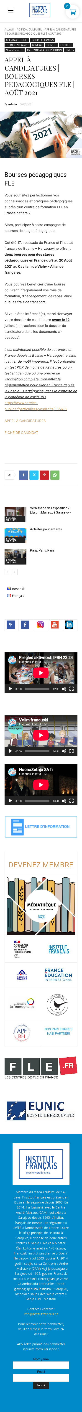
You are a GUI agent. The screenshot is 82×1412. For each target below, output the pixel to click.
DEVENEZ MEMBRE (41, 864)
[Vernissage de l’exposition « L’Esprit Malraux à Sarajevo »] (15, 514)
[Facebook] (23, 475)
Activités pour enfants (46, 529)
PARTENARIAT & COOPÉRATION (44, 50)
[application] (41, 672)
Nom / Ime (41, 1359)
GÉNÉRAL (37, 45)
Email (41, 1372)
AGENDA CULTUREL (29, 29)
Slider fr (70, 50)
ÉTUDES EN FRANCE (17, 45)
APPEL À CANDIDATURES (25, 421)
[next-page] (15, 572)
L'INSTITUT (66, 45)
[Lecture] (10, 689)
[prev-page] (7, 572)
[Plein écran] (71, 689)
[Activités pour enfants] (15, 535)
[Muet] (64, 689)
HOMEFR (51, 45)
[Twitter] (33, 475)
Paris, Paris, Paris (42, 550)
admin (12, 104)
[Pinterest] (44, 475)
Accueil (9, 29)
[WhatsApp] (54, 475)
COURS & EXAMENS (43, 40)
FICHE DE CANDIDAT (21, 432)
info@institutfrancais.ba (41, 1314)
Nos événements (14, 50)
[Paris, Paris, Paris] (15, 557)
